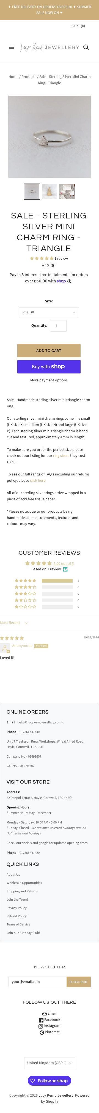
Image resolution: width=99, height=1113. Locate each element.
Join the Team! (17, 899)
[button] (42, 258)
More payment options (49, 380)
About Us (13, 874)
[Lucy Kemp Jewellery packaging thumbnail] (67, 191)
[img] (12, 638)
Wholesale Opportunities (24, 882)
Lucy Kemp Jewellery (55, 1095)
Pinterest (52, 1032)
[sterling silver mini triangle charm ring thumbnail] (32, 191)
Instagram (52, 1026)
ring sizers (61, 455)
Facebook (51, 1020)
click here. (38, 480)
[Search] (86, 47)
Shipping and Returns (22, 891)
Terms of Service (18, 924)
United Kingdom (47, 1063)
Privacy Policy (17, 907)
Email (52, 1013)
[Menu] (11, 47)
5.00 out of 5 (64, 563)
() (78, 26)
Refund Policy (17, 916)
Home (13, 77)
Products (28, 77)
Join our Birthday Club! (23, 932)
